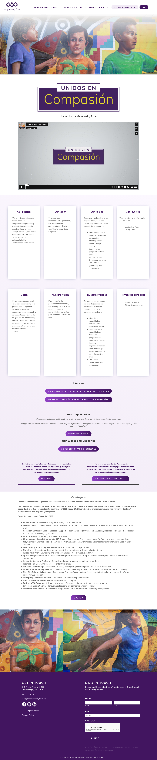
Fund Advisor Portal (125, 7)
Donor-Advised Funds (45, 7)
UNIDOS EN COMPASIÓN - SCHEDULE (78, 449)
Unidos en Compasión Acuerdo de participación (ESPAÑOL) (79, 399)
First (87, 706)
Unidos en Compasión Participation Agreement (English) (78, 391)
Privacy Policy (28, 715)
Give (144, 7)
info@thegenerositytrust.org (34, 699)
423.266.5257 (28, 694)
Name (88, 698)
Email (87, 711)
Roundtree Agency (97, 757)
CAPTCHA (90, 721)
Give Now (79, 598)
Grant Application (78, 433)
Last (115, 706)
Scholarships (67, 7)
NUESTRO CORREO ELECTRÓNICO (110, 479)
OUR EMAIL (46, 479)
